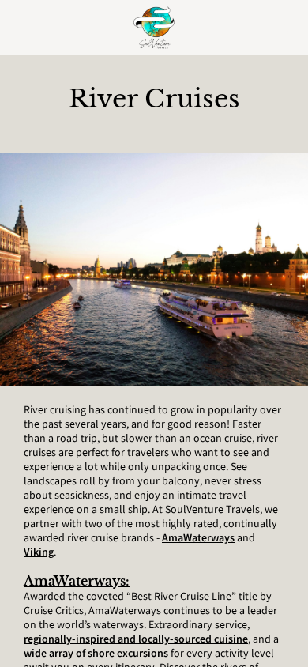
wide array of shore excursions (96, 653)
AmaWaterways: (77, 581)
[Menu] (23, 27)
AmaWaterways (198, 537)
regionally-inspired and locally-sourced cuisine (136, 638)
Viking (39, 552)
